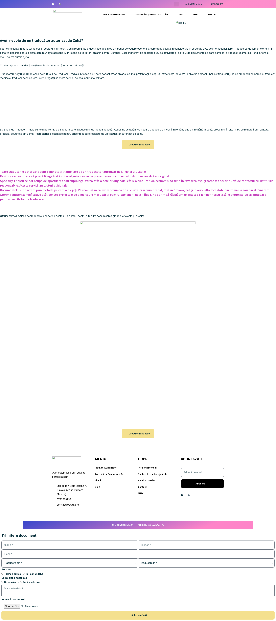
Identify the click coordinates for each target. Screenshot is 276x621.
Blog (195, 14)
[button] (176, 4)
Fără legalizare (31, 582)
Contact (213, 14)
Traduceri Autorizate (113, 14)
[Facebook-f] (53, 4)
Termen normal (12, 573)
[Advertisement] (138, 105)
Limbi (180, 14)
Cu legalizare (11, 582)
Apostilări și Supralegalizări (151, 14)
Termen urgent (34, 573)
